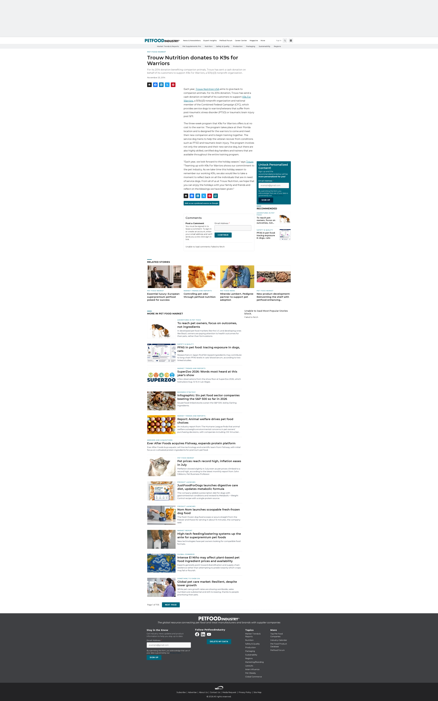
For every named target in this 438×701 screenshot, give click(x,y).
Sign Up (266, 200)
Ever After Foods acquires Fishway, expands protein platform (191, 443)
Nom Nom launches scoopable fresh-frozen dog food (208, 511)
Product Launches (186, 482)
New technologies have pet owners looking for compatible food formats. (209, 542)
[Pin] (173, 84)
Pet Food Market (156, 52)
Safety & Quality (265, 230)
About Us (203, 692)
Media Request (229, 692)
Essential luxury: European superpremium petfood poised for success (163, 296)
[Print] (149, 84)
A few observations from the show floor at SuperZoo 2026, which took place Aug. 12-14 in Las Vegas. (209, 380)
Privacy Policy (245, 692)
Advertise (192, 692)
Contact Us (215, 692)
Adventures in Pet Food (189, 320)
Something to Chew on (188, 578)
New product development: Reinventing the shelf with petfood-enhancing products (273, 297)
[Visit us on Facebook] (197, 634)
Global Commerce (186, 554)
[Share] (155, 84)
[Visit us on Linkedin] (203, 634)
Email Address (222, 223)
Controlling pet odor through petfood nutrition (200, 295)
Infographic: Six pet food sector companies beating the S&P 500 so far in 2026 (208, 397)
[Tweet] (167, 84)
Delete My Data (219, 641)
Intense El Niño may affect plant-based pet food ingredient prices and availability (208, 559)
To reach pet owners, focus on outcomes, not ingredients (266, 220)
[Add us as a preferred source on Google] (215, 196)
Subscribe (181, 692)
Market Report (184, 530)
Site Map (257, 692)
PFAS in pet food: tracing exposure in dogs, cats (266, 235)
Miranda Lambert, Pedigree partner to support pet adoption (236, 296)
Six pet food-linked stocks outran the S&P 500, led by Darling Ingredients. (207, 404)
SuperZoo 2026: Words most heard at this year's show (207, 373)
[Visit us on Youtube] (209, 634)
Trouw (249, 161)
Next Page (171, 605)
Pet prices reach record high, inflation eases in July (209, 462)
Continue (223, 235)
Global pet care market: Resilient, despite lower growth (207, 583)
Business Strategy (186, 392)
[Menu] (291, 40)
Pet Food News (227, 291)
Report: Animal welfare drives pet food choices (205, 420)
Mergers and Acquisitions (159, 440)
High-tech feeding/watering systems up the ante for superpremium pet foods (209, 535)
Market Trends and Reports (198, 291)
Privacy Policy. (278, 195)
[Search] (285, 40)
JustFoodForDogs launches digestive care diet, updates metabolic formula (207, 487)
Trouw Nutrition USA (207, 89)
